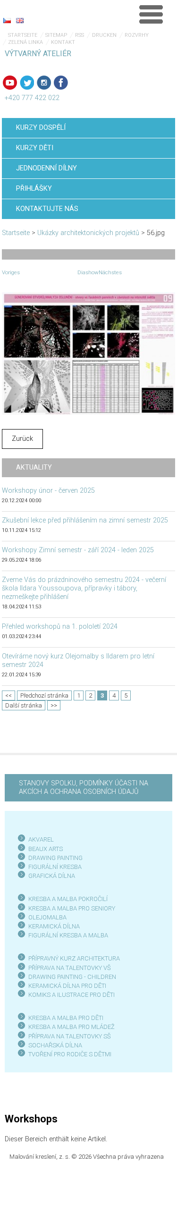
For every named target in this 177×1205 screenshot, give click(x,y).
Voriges (11, 272)
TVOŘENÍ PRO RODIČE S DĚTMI (69, 1054)
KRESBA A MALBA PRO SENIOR (70, 908)
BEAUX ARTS (45, 848)
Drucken (104, 35)
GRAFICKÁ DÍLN (49, 875)
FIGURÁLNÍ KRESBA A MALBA (68, 935)
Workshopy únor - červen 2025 (48, 491)
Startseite (22, 35)
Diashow (88, 272)
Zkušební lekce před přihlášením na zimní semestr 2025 (85, 520)
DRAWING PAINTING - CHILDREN (72, 976)
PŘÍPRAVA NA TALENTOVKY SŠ (69, 1036)
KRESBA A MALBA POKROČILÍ (68, 898)
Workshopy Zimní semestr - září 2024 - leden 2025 (78, 550)
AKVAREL (41, 839)
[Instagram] (44, 83)
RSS (79, 35)
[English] (20, 20)
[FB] (61, 83)
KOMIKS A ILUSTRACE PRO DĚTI (71, 994)
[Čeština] (7, 20)
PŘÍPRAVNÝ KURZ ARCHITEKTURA (74, 958)
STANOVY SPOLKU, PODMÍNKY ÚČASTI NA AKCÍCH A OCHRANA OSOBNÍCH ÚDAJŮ (83, 787)
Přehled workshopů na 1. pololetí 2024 (60, 627)
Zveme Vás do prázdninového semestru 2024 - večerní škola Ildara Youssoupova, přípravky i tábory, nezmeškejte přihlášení (84, 588)
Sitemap (56, 35)
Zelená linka (25, 42)
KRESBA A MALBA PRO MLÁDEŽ (71, 1026)
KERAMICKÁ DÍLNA (54, 926)
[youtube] (10, 83)
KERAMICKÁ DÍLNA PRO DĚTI (67, 985)
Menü (151, 14)
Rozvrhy (137, 35)
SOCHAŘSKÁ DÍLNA (55, 1045)
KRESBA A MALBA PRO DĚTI (65, 1017)
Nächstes (110, 272)
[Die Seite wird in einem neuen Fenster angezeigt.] (89, 353)
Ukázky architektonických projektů (88, 233)
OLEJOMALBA (47, 917)
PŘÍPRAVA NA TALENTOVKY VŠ (69, 967)
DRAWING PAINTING (55, 857)
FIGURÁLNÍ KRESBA (55, 866)
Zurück (22, 439)
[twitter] (27, 83)
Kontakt (63, 42)
